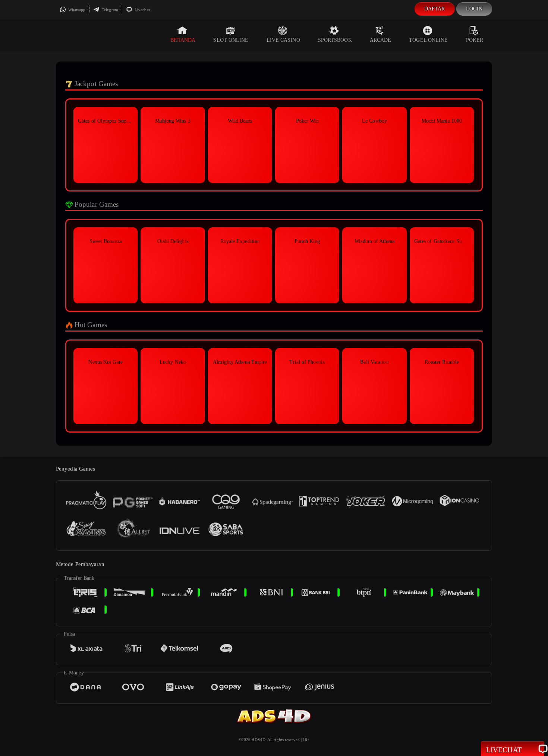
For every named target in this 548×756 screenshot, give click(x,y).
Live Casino (283, 40)
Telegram (109, 9)
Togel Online (428, 40)
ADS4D (258, 739)
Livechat (141, 9)
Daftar (434, 9)
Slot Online (230, 40)
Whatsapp (76, 9)
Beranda (183, 40)
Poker (475, 40)
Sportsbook (335, 40)
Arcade (380, 40)
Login (474, 9)
